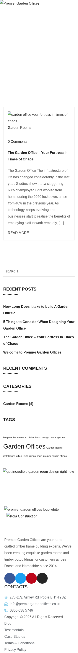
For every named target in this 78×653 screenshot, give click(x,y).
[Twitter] (20, 578)
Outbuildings (29, 456)
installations (9, 456)
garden (61, 437)
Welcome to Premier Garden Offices (32, 352)
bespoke (7, 437)
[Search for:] (39, 271)
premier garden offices (55, 456)
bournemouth (20, 437)
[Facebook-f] (9, 578)
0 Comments (17, 141)
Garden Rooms (19, 127)
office (19, 456)
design (45, 437)
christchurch (34, 437)
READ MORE (18, 233)
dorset (53, 437)
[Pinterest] (31, 578)
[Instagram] (42, 578)
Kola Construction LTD (46, 526)
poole (39, 456)
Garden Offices (24, 446)
